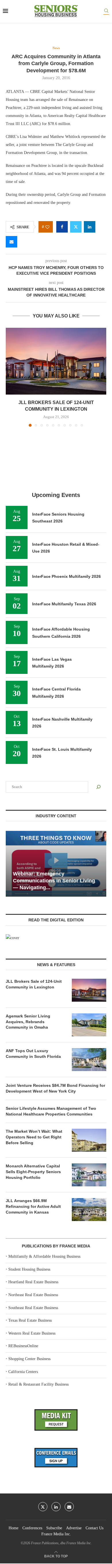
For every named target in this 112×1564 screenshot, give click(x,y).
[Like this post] (47, 227)
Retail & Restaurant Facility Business (38, 1384)
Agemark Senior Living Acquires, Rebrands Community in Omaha (28, 1021)
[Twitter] (42, 1506)
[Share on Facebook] (62, 227)
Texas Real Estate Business (30, 1320)
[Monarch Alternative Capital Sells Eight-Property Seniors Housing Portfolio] (89, 1174)
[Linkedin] (56, 1506)
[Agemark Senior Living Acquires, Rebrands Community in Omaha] (89, 1024)
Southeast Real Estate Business (33, 1308)
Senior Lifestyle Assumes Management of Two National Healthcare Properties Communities (51, 1111)
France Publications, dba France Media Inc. (61, 1543)
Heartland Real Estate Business (33, 1282)
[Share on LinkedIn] (89, 227)
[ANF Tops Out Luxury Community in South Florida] (89, 1059)
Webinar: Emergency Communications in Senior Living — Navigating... (54, 881)
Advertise (74, 1528)
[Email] (69, 1506)
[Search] (106, 12)
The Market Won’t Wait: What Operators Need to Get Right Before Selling (34, 1137)
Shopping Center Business (29, 1359)
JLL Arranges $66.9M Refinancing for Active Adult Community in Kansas (33, 1206)
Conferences (32, 1528)
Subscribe (54, 1528)
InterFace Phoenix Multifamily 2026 (66, 576)
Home (13, 1528)
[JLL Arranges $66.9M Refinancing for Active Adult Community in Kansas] (89, 1209)
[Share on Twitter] (76, 227)
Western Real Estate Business (31, 1333)
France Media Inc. (56, 1534)
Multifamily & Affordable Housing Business (44, 1256)
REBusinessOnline (23, 1346)
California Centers (23, 1372)
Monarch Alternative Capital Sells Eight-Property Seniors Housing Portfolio (33, 1171)
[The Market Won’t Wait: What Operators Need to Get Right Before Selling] (89, 1140)
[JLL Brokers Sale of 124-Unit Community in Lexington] (56, 361)
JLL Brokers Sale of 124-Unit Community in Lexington (34, 984)
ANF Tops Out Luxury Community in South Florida (33, 1053)
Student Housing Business (29, 1269)
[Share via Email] (11, 241)
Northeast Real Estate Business (33, 1295)
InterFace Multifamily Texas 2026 (64, 604)
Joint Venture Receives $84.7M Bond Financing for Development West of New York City (55, 1088)
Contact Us (94, 1528)
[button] (11, 377)
